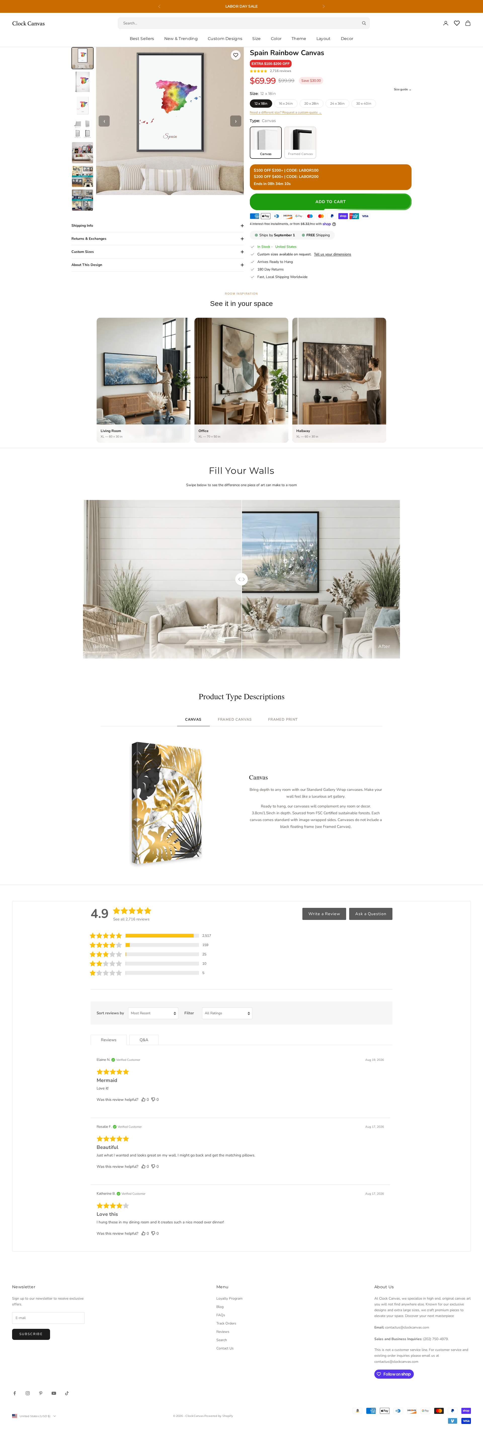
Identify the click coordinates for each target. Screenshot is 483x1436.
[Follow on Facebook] (14, 1393)
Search (221, 1340)
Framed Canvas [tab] (235, 719)
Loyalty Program (229, 1298)
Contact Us (225, 1348)
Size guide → (403, 89)
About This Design (86, 264)
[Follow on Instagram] (27, 1393)
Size (256, 38)
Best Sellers (142, 38)
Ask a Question (370, 914)
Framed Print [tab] (283, 719)
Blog (220, 1306)
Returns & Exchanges (88, 238)
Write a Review (324, 914)
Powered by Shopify (218, 1416)
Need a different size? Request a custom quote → (286, 112)
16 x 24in (286, 103)
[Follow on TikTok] (66, 1393)
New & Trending (181, 38)
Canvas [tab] (193, 719)
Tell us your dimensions (332, 254)
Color (276, 38)
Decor (347, 38)
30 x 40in (363, 103)
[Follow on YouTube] (53, 1393)
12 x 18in (261, 103)
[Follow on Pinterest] (40, 1393)
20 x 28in (311, 103)
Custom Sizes (82, 251)
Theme (299, 38)
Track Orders (226, 1323)
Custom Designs (225, 38)
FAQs (220, 1315)
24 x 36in (337, 103)
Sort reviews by (110, 1013)
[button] (271, 63)
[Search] (364, 23)
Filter (189, 1013)
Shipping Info (82, 225)
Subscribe (31, 1334)
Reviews (222, 1331)
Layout (323, 38)
